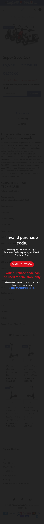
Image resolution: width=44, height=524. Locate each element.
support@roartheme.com (22, 287)
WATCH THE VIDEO (22, 264)
